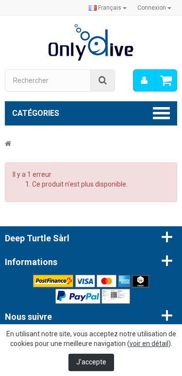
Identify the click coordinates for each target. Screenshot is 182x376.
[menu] (144, 80)
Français (110, 7)
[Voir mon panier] (166, 80)
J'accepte (91, 362)
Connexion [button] (152, 7)
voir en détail (149, 343)
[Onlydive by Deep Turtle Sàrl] (91, 42)
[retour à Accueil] (8, 143)
